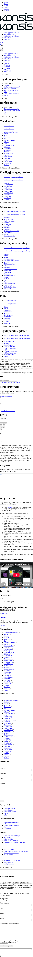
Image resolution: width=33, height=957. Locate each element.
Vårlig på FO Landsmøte (11, 840)
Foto (5, 823)
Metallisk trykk (8, 664)
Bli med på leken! (9, 854)
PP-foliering (7, 675)
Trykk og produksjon (10, 808)
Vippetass (7, 688)
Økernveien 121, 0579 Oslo (12, 860)
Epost (2, 778)
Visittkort (6, 690)
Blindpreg (7, 634)
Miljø (5, 815)
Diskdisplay (7, 639)
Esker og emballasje (10, 642)
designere (10, 507)
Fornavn (3, 768)
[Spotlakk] (3, 613)
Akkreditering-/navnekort (11, 632)
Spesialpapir (7, 683)
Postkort (6, 674)
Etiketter (6, 644)
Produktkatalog (8, 677)
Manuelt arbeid (8, 660)
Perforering (7, 670)
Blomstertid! (7, 837)
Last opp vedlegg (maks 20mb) (9, 941)
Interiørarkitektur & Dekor (11, 825)
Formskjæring (8, 649)
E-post (2, 913)
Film (5, 827)
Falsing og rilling (9, 646)
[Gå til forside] (16, 21)
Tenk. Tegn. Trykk (9, 849)
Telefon (2, 918)
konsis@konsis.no (9, 864)
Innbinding (7, 651)
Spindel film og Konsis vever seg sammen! (16, 851)
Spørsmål (2, 783)
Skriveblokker (8, 682)
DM (5, 641)
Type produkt (4, 898)
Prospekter (7, 678)
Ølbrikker (7, 665)
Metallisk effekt (8, 662)
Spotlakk (3, 617)
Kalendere (7, 654)
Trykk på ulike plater (10, 811)
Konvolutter (7, 657)
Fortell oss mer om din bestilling (9, 923)
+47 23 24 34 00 (8, 862)
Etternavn (3, 773)
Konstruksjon (7, 828)
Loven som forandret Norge (12, 836)
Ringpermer (7, 680)
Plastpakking (7, 672)
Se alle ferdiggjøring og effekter (11, 382)
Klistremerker (8, 655)
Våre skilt (7, 687)
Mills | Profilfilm (8, 839)
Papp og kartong (9, 669)
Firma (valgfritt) (4, 903)
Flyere (6, 647)
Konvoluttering (8, 659)
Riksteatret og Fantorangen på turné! (14, 842)
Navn (1, 908)
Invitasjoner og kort (9, 652)
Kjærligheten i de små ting (11, 853)
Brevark (6, 636)
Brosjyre (6, 637)
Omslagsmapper (8, 667)
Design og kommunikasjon (11, 822)
